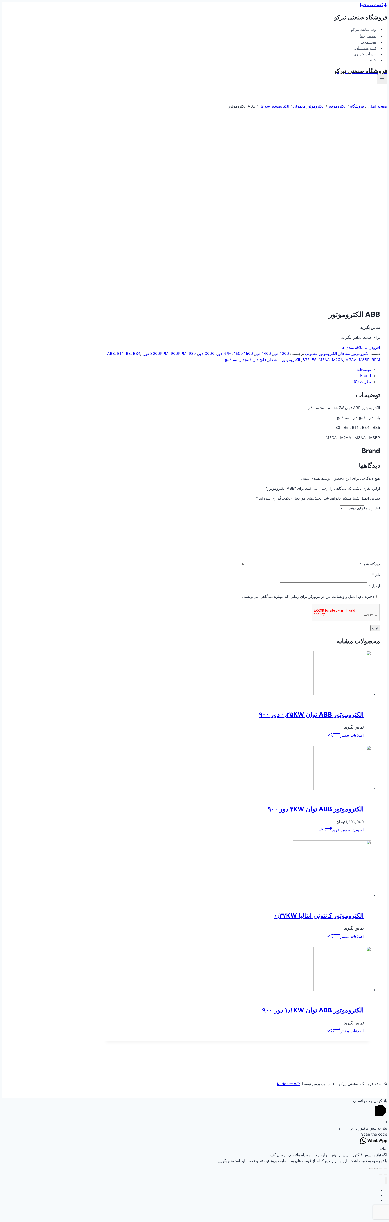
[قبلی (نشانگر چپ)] (385, 1174)
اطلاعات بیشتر (352, 735)
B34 (136, 353)
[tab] (237, 370)
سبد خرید (368, 42)
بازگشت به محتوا (373, 4)
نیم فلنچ (231, 359)
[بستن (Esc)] (385, 1168)
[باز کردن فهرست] (382, 79)
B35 (306, 359)
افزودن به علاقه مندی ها (361, 347)
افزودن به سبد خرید (348, 830)
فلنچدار (245, 359)
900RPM (178, 353)
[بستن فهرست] (386, 1180)
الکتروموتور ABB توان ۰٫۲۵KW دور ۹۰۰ (311, 714)
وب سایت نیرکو (363, 29)
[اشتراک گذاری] (380, 1168)
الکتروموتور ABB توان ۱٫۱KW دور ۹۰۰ (313, 1010)
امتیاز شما (372, 508)
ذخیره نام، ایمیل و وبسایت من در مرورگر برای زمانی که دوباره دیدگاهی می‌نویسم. (308, 596)
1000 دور (281, 353)
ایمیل (374, 586)
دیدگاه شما (369, 564)
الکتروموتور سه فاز (354, 353)
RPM (376, 359)
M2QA (337, 359)
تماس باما (368, 36)
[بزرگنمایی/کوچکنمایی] (371, 1168)
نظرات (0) (362, 381)
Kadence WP (288, 1084)
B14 (120, 353)
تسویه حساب (365, 48)
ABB (111, 353)
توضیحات (363, 369)
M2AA (324, 359)
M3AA (351, 359)
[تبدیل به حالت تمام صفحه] (376, 1168)
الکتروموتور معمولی (321, 353)
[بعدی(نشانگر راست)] (380, 1174)
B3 (128, 353)
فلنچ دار (259, 359)
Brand (365, 375)
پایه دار (274, 359)
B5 (314, 359)
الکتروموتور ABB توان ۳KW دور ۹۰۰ (316, 809)
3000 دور (206, 353)
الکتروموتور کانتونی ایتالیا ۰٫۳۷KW (319, 915)
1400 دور (263, 353)
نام (376, 574)
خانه (372, 60)
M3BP (364, 359)
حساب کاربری (364, 54)
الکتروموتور (291, 359)
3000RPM (159, 353)
